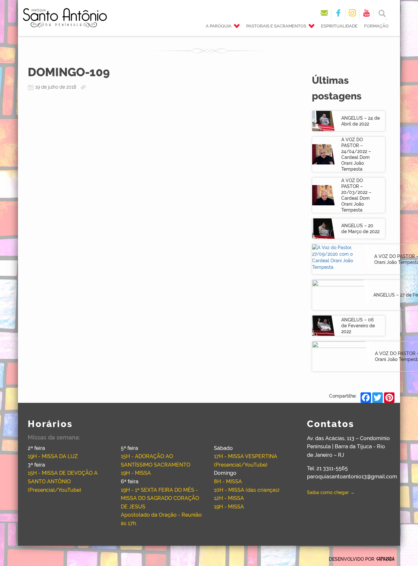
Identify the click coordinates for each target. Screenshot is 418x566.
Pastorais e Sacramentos (276, 26)
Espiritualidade (339, 26)
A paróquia (219, 26)
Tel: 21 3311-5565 (327, 468)
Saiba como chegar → (331, 492)
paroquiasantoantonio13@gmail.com (352, 476)
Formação (376, 26)
